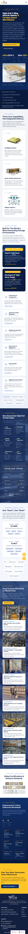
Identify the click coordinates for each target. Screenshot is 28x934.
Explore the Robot (8, 48)
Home (23, 909)
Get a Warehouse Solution (11, 44)
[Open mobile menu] (26, 2)
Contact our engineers (10, 886)
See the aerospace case (11, 288)
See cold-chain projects (11, 264)
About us (24, 914)
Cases (23, 912)
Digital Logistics (10, 207)
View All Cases (8, 602)
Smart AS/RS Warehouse (13, 178)
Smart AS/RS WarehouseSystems (9, 912)
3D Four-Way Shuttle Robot (7, 909)
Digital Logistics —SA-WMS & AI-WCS (9, 914)
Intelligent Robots (10, 148)
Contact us (24, 916)
